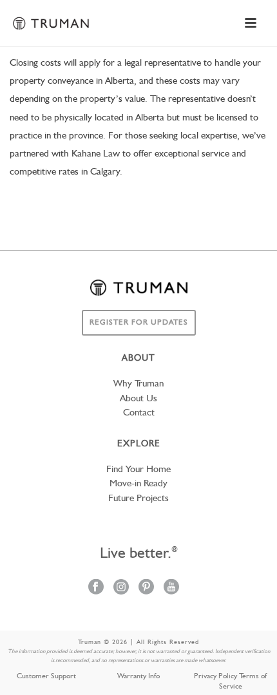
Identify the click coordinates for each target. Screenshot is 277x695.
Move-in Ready (138, 484)
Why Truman (138, 384)
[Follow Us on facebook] (96, 587)
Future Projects (138, 499)
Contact (139, 413)
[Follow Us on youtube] (171, 587)
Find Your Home (138, 470)
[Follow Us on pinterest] (146, 587)
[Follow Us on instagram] (121, 587)
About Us (138, 399)
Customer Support (46, 676)
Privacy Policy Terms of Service (230, 681)
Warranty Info (138, 676)
